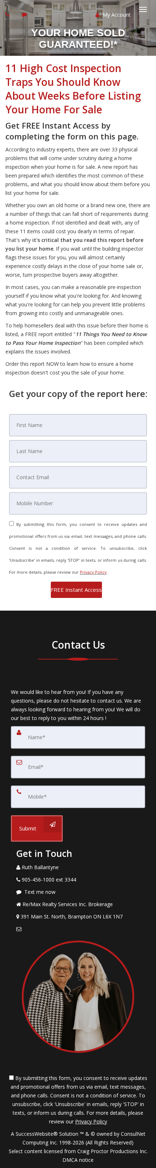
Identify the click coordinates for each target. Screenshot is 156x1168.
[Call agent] (8, 14)
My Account (116, 14)
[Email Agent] (78, 929)
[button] (76, 590)
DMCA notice (78, 1159)
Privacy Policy (93, 572)
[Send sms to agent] (25, 14)
